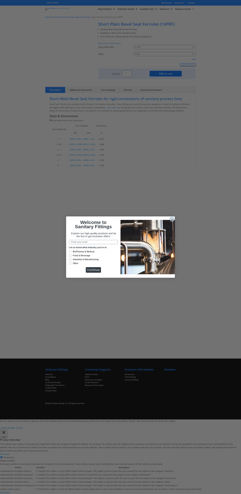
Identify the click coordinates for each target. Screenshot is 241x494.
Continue (93, 270)
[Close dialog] (172, 219)
